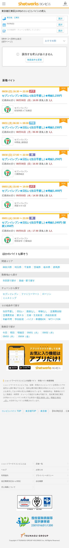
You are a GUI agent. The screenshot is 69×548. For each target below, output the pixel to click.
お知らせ (39, 470)
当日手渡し (8, 311)
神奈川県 (7, 267)
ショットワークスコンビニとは (13, 464)
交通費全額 (55, 311)
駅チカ (20, 315)
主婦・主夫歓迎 (34, 315)
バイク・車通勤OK (36, 319)
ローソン (46, 294)
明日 (12, 332)
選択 (60, 25)
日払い (20, 311)
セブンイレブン (10, 294)
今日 (5, 332)
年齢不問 (7, 319)
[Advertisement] (34, 435)
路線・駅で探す (27, 280)
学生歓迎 (19, 319)
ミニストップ (9, 298)
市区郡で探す (9, 280)
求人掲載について (8, 487)
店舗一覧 (39, 464)
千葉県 (27, 267)
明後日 (20, 332)
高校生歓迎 (50, 315)
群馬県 (56, 267)
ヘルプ (4, 470)
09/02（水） (49, 332)
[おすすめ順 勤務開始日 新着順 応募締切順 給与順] (55, 40)
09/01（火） (33, 332)
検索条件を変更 (34, 60)
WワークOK (54, 319)
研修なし (42, 311)
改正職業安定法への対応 (11, 481)
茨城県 (37, 267)
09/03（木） (9, 336)
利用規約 (4, 475)
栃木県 (46, 267)
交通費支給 (8, 315)
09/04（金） (24, 336)
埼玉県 (18, 267)
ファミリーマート (30, 294)
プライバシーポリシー (44, 475)
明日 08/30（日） (43, 397)
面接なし (30, 311)
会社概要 (39, 481)
